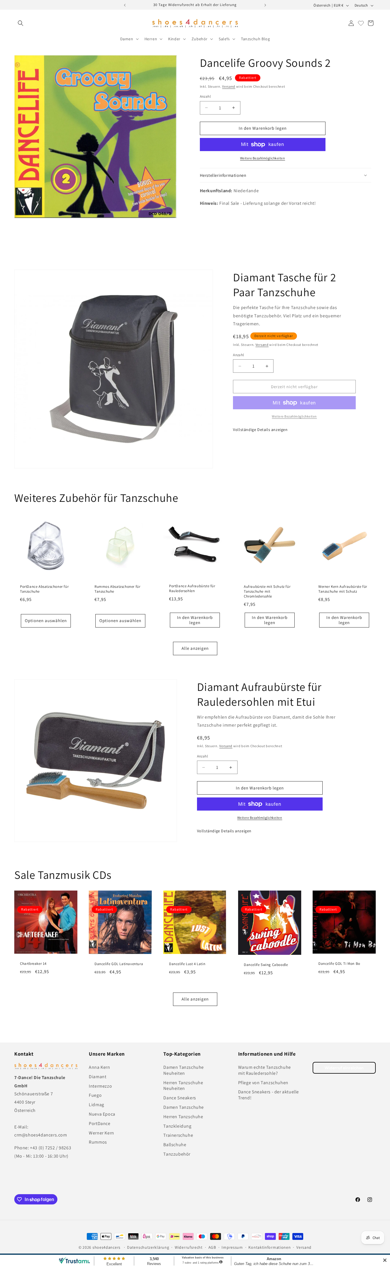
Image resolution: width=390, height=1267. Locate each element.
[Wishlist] (360, 23)
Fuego (95, 1095)
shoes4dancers (106, 1247)
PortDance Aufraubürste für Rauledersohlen (192, 588)
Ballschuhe (174, 1145)
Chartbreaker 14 (33, 963)
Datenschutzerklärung (148, 1247)
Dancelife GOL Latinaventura (119, 963)
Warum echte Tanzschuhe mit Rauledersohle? (264, 1070)
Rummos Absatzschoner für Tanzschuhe (117, 589)
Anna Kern (99, 1067)
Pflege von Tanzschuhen (263, 1083)
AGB (212, 1247)
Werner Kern (101, 1133)
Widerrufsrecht (189, 1247)
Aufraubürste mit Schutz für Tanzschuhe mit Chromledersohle (267, 591)
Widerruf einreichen (344, 1067)
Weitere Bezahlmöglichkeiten (262, 158)
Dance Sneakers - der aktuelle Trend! (268, 1095)
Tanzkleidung (177, 1126)
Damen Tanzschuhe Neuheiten (183, 1070)
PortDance (99, 1123)
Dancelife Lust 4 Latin (187, 963)
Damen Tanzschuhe (183, 1107)
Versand (228, 86)
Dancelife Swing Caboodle (266, 965)
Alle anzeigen (195, 648)
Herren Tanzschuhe (183, 1117)
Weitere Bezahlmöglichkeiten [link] (294, 416)
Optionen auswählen (46, 620)
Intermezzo (100, 1086)
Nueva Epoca (102, 1114)
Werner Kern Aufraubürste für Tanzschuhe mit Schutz (342, 589)
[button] (20, 23)
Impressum (232, 1247)
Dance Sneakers (179, 1098)
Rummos (98, 1142)
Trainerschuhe (178, 1135)
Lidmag (96, 1105)
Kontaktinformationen (269, 1247)
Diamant (97, 1077)
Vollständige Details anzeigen (260, 429)
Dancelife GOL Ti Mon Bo (339, 963)
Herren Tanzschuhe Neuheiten (183, 1086)
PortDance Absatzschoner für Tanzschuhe (44, 589)
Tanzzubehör (176, 1154)
